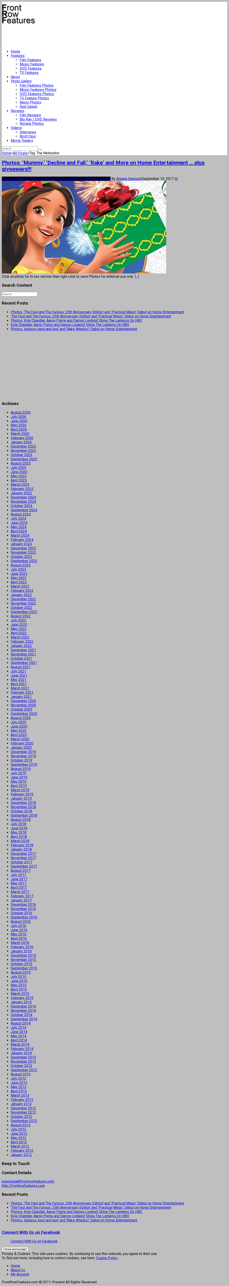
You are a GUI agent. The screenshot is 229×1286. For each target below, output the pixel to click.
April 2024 (19, 531)
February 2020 (22, 743)
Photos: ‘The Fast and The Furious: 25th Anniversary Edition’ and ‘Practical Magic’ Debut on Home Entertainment (97, 312)
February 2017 (22, 896)
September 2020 (24, 714)
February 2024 (22, 540)
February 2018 (22, 845)
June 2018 (19, 828)
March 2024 (20, 535)
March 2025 (20, 484)
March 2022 (20, 637)
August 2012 (21, 1125)
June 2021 (19, 675)
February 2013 (22, 1100)
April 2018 (19, 837)
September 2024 (24, 510)
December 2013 (23, 1057)
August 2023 (21, 565)
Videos (16, 128)
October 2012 (21, 1117)
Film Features (30, 60)
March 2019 (20, 790)
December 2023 (23, 548)
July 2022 (18, 620)
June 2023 (19, 574)
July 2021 (18, 671)
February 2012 (22, 1150)
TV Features (29, 73)
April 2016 (19, 938)
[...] (137, 276)
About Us (18, 1270)
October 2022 (21, 607)
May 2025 (18, 476)
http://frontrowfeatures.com (23, 1186)
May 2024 (18, 527)
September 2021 (24, 663)
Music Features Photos (38, 90)
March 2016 (20, 943)
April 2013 (19, 1091)
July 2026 (18, 417)
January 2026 (21, 442)
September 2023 (24, 561)
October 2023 (21, 557)
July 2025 (18, 468)
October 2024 (21, 506)
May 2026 (18, 425)
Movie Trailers (22, 140)
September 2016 (24, 917)
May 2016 (18, 934)
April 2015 (19, 989)
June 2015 (19, 981)
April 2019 (19, 786)
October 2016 (21, 913)
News (15, 77)
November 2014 (23, 1010)
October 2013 (21, 1066)
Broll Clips (28, 136)
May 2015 (18, 985)
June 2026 (19, 421)
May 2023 (18, 578)
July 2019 (18, 773)
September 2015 (24, 968)
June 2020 (19, 726)
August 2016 (21, 921)
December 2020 (23, 701)
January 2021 (21, 697)
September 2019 (24, 764)
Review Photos (32, 123)
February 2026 (22, 438)
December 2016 (23, 904)
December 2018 (23, 803)
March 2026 (20, 434)
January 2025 (21, 493)
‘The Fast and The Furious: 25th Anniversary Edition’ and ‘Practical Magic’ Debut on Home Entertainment (91, 316)
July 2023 (18, 569)
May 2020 (18, 731)
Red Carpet (28, 106)
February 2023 (22, 591)
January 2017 (21, 900)
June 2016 (19, 930)
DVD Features (31, 68)
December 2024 (23, 497)
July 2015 (18, 977)
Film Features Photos (36, 85)
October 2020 (21, 709)
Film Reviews (30, 115)
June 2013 (19, 1083)
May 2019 (18, 781)
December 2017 (23, 854)
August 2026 (21, 412)
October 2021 (21, 658)
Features (18, 56)
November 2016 (23, 909)
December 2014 (23, 1006)
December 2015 (23, 955)
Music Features (32, 64)
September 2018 (24, 815)
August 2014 (21, 1023)
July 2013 (18, 1078)
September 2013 (24, 1070)
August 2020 (21, 718)
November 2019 (23, 756)
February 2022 (22, 641)
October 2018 (21, 811)
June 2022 (19, 624)
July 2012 (18, 1129)
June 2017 (19, 879)
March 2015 (20, 994)
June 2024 (19, 523)
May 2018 (18, 832)
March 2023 (20, 586)
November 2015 (23, 960)
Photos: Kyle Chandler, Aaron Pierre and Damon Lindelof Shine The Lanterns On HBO (76, 320)
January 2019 (21, 798)
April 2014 (19, 1040)
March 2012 (20, 1146)
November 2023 (23, 552)
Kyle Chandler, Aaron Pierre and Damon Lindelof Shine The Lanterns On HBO (70, 325)
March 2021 (20, 688)
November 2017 (23, 858)
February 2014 (22, 1049)
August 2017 (21, 870)
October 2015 (21, 964)
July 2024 (18, 518)
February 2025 (22, 489)
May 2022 (18, 629)
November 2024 (23, 501)
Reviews (17, 111)
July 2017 (18, 875)
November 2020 (23, 705)
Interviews (28, 132)
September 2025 (24, 459)
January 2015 (21, 1002)
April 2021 (19, 684)
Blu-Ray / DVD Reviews (38, 119)
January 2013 (21, 1104)
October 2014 (21, 1015)
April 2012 (19, 1142)
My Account (20, 1274)
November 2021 (23, 654)
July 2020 (18, 722)
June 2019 (19, 777)
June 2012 (19, 1134)
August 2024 (21, 514)
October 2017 (21, 862)
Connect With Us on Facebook (31, 1232)
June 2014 (19, 1032)
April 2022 (19, 633)
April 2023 (19, 582)
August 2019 (21, 769)
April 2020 (19, 735)
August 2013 (21, 1074)
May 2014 (18, 1036)
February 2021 (22, 692)
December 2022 (23, 599)
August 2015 (21, 972)
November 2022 (23, 603)
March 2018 (20, 841)
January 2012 (21, 1155)
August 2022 (21, 616)
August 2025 (21, 463)
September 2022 (24, 612)
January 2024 (21, 544)
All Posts (20, 153)
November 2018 (23, 807)
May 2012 (18, 1138)
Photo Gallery (21, 81)
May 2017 (18, 883)
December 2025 (23, 446)
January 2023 (21, 595)
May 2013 (18, 1087)
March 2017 (20, 892)
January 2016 (21, 951)
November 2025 (23, 451)
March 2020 (20, 739)
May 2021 (18, 680)
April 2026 (19, 429)
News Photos (30, 102)
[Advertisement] (83, 35)
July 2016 (18, 926)
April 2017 (19, 887)
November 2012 (23, 1112)
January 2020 (21, 747)
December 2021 (23, 650)
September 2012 (24, 1121)
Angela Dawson (128, 179)
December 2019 (23, 752)
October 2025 (21, 455)
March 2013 (20, 1095)
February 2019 (22, 794)
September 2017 (24, 866)
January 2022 (21, 646)
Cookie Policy (107, 1258)
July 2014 (18, 1027)
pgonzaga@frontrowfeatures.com (28, 1181)
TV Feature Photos (34, 98)
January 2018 (21, 849)
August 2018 (21, 820)
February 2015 (22, 998)
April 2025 (19, 480)
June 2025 (19, 472)
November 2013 (23, 1061)
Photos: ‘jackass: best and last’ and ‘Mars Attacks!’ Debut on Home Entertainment (74, 329)
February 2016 (22, 947)
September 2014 (24, 1019)
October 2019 (21, 760)
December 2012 (23, 1108)
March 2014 (20, 1044)
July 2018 (18, 824)
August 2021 (21, 667)
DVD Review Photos (52, 179)
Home (15, 51)
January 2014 (21, 1053)
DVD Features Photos (37, 94)
